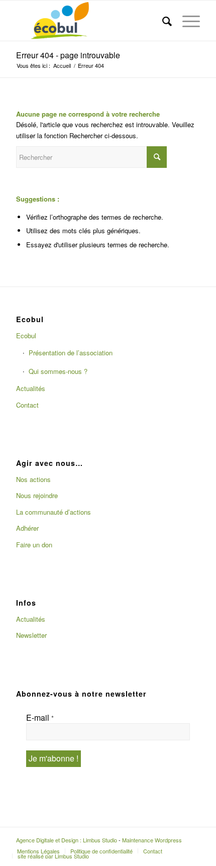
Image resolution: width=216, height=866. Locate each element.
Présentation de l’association (71, 352)
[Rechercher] (162, 21)
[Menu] (186, 21)
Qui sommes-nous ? (58, 371)
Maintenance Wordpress (152, 840)
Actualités (30, 388)
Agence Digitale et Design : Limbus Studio (66, 840)
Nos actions (33, 479)
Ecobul (26, 335)
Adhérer (27, 528)
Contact (27, 405)
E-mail (40, 717)
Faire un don (34, 544)
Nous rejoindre (37, 495)
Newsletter (31, 635)
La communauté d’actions (53, 512)
